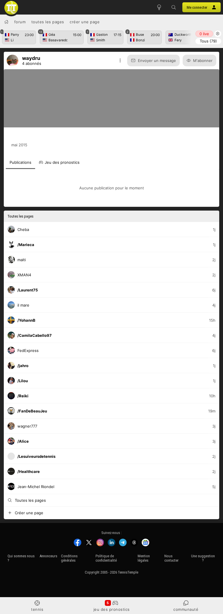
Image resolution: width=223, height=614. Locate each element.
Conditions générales (69, 558)
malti (21, 259)
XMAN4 (24, 274)
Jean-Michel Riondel (35, 486)
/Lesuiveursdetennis (36, 456)
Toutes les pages (47, 21)
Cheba (23, 229)
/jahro (22, 365)
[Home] (6, 22)
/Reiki (22, 395)
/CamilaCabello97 (34, 335)
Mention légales (144, 558)
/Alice (23, 441)
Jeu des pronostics (111, 609)
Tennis (37, 609)
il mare (23, 304)
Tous (208, 41)
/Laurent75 (27, 289)
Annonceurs (48, 556)
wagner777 (27, 425)
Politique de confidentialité (106, 558)
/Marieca (25, 244)
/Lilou (22, 380)
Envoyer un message (157, 60)
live (204, 33)
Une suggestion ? (203, 558)
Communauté (185, 609)
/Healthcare (28, 471)
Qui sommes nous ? (21, 558)
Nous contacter (171, 558)
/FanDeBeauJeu (32, 410)
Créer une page (85, 21)
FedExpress (28, 350)
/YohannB (26, 320)
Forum (20, 21)
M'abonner (203, 60)
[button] (173, 7)
